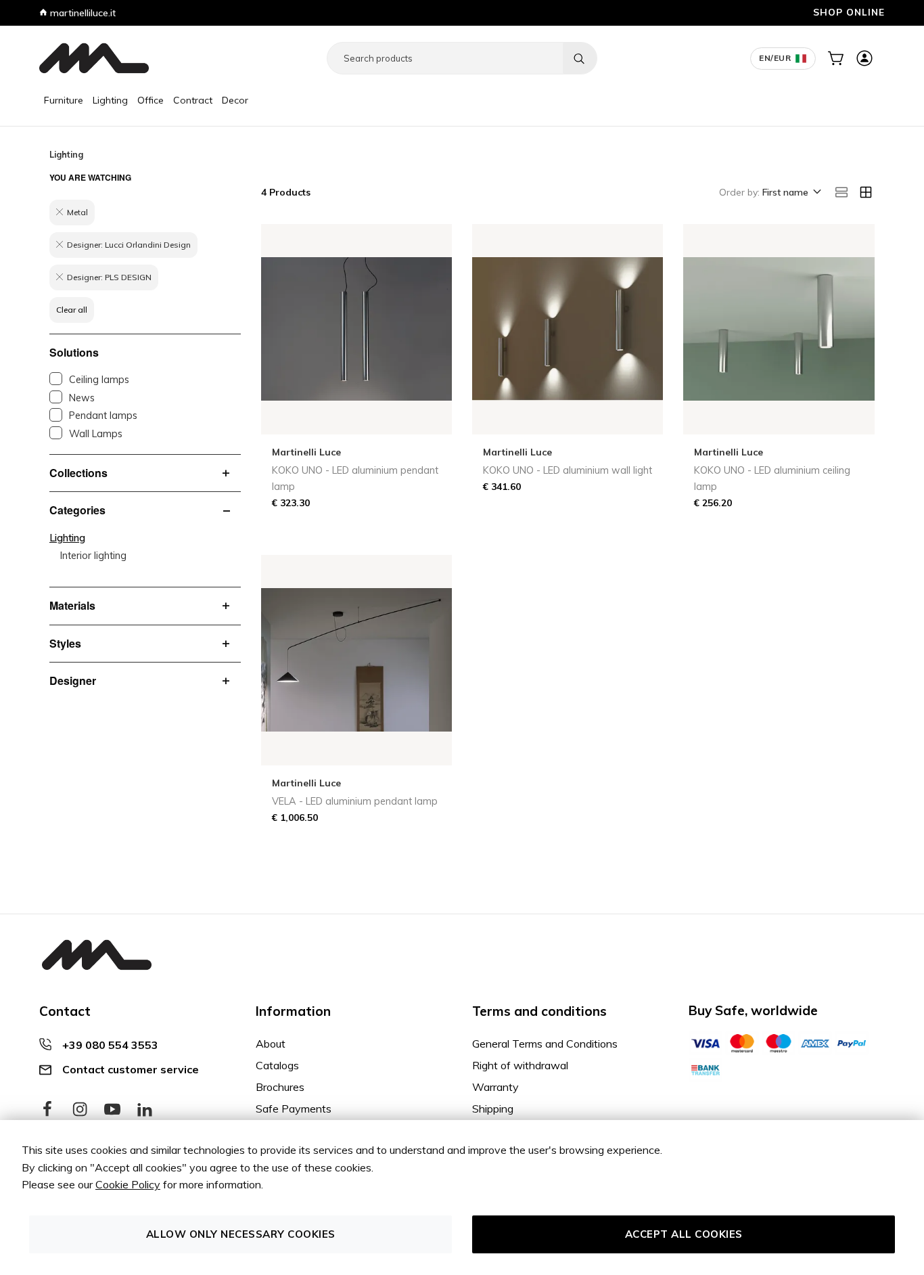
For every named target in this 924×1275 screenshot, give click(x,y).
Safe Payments (293, 1108)
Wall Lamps (95, 434)
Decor (235, 100)
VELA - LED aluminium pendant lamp (355, 801)
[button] (790, 193)
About (270, 1043)
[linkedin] (145, 1110)
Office (150, 100)
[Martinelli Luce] (94, 58)
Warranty (495, 1086)
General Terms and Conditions (545, 1043)
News (82, 398)
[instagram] (80, 1110)
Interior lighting (93, 556)
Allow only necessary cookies (241, 1234)
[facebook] (47, 1110)
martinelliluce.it (81, 13)
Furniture (63, 100)
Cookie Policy (127, 1184)
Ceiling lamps (99, 380)
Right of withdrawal (520, 1065)
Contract (192, 100)
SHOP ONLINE (849, 12)
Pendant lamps (103, 415)
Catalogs (277, 1065)
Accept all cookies (684, 1234)
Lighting (110, 100)
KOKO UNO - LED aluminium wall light (567, 470)
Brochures (280, 1086)
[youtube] (112, 1110)
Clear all (71, 310)
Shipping (492, 1108)
